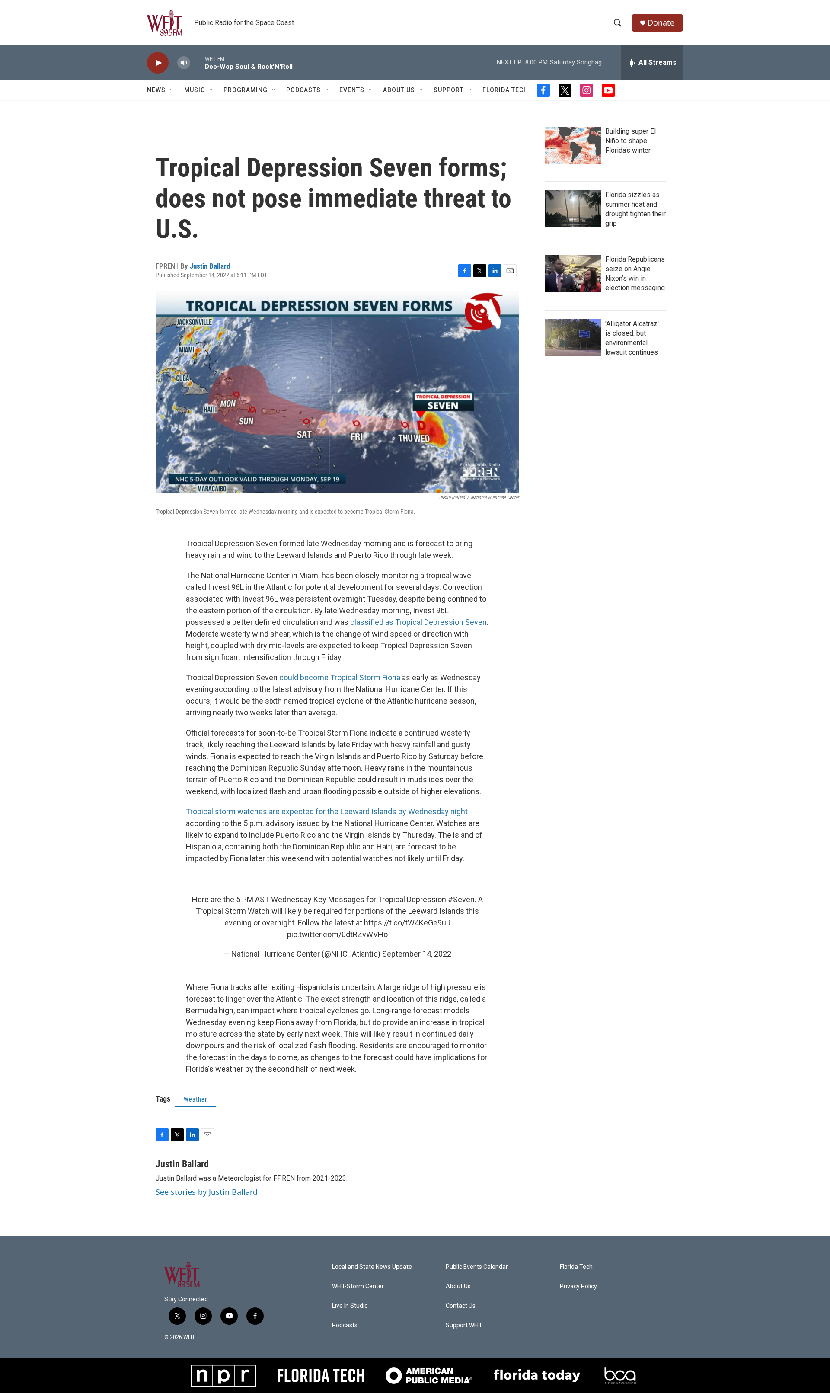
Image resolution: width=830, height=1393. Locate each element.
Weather (195, 1099)
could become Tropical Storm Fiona (339, 677)
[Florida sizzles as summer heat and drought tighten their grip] (573, 208)
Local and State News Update (372, 1267)
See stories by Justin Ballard (207, 1192)
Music (194, 89)
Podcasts (303, 89)
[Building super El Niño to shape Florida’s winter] (573, 145)
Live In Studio (350, 1306)
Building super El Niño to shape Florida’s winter (630, 140)
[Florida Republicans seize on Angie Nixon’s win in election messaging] (573, 273)
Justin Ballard (210, 266)
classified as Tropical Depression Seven (418, 622)
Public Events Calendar (477, 1267)
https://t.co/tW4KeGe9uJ (407, 922)
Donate (661, 22)
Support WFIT (464, 1325)
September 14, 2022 (416, 953)
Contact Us (461, 1306)
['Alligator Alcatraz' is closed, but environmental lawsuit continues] (573, 337)
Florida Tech (505, 89)
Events (351, 89)
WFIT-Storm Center (358, 1286)
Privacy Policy (578, 1286)
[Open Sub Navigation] (172, 89)
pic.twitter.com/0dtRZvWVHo (337, 934)
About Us (399, 89)
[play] (158, 63)
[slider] (197, 62)
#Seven (461, 899)
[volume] (183, 63)
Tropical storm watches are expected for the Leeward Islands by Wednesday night (327, 811)
